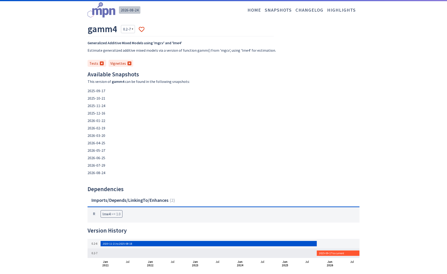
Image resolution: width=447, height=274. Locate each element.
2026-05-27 (96, 150)
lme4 (111, 214)
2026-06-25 (96, 158)
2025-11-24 (96, 105)
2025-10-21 (96, 98)
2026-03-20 (96, 135)
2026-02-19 (96, 128)
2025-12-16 (96, 113)
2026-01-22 (96, 120)
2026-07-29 (96, 165)
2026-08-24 (130, 10)
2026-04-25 (96, 143)
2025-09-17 (96, 90)
